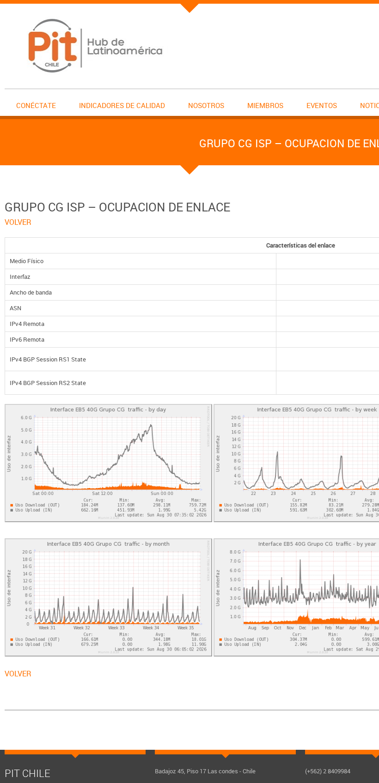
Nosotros (206, 105)
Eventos (321, 105)
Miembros (265, 105)
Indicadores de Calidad (122, 105)
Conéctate (36, 105)
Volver (18, 222)
